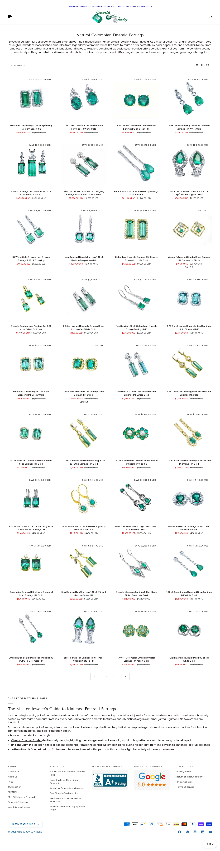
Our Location (14, 786)
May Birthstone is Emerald (21, 797)
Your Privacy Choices (19, 807)
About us (12, 776)
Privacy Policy (184, 771)
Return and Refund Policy (189, 776)
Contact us (13, 771)
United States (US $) (23, 824)
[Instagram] (195, 832)
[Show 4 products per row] (208, 65)
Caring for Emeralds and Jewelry (67, 788)
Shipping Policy (184, 781)
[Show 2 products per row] (197, 65)
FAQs (10, 781)
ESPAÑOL (12, 792)
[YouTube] (210, 832)
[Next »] (125, 676)
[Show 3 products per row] (202, 65)
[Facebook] (179, 832)
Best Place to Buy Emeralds (64, 793)
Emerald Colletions (18, 802)
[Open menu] (13, 16)
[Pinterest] (187, 832)
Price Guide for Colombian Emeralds (64, 781)
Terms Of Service (185, 786)
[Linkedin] (202, 832)
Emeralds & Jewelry (23, 831)
